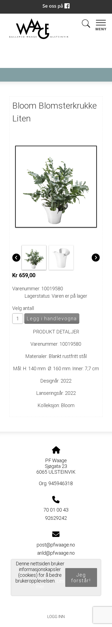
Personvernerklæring (56, 604)
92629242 (56, 518)
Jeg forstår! (81, 577)
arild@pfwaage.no (56, 553)
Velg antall (23, 308)
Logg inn (56, 616)
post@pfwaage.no (56, 545)
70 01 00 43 (56, 510)
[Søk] (85, 25)
